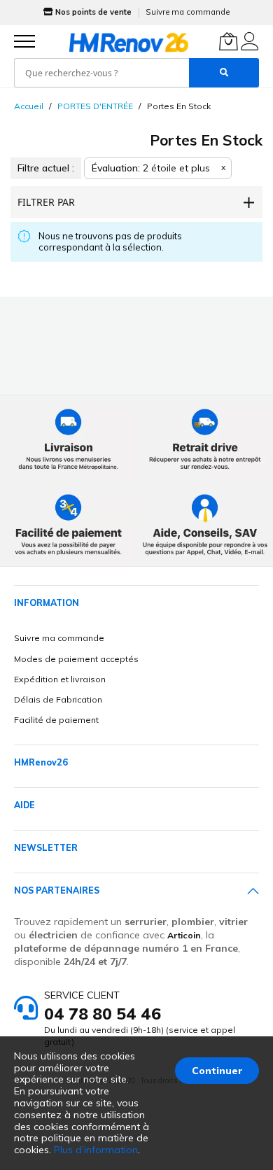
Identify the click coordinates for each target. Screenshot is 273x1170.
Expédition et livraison (60, 679)
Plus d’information (96, 1149)
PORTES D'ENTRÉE (95, 106)
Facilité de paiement (56, 719)
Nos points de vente (93, 12)
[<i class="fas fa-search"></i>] (224, 72)
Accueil (28, 106)
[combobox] (101, 72)
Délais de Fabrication (58, 699)
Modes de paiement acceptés (76, 659)
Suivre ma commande (188, 12)
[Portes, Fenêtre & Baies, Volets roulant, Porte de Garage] (128, 42)
